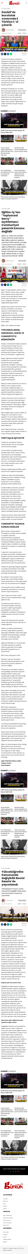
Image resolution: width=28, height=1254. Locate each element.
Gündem (5, 1199)
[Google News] (24, 55)
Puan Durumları (7, 1223)
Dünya (5, 1208)
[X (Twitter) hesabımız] (13, 1171)
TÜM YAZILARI (22, 30)
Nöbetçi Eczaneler (8, 1218)
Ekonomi (5, 1201)
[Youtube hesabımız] (18, 1171)
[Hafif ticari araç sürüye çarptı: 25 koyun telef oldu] (14, 120)
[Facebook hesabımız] (10, 1171)
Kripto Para (6, 1225)
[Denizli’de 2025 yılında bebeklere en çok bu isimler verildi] (20, 140)
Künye (4, 1237)
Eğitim (19, 33)
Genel (24, 33)
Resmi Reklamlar (7, 1215)
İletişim (5, 1242)
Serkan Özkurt (10, 30)
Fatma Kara (9, 900)
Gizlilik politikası (7, 1239)
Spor (4, 1203)
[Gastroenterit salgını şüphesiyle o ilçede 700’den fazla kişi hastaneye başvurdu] (7, 140)
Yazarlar (5, 1234)
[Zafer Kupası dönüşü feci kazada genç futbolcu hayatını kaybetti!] (14, 187)
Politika (5, 1206)
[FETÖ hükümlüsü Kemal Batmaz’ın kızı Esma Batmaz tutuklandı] (7, 162)
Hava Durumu (7, 1220)
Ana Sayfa (6, 1232)
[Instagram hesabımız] (15, 1171)
